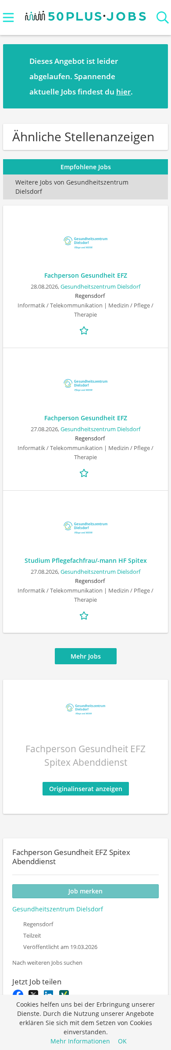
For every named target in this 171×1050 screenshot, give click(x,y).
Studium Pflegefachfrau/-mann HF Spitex (86, 560)
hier (123, 92)
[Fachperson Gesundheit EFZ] (85, 243)
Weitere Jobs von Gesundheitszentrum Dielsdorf (71, 186)
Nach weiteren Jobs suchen (47, 962)
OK (122, 1041)
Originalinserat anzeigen (85, 789)
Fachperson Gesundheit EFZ (85, 275)
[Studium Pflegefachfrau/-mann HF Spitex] (85, 528)
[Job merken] (85, 330)
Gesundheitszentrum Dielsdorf (100, 286)
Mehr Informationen (80, 1041)
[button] (154, 76)
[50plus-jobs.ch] (86, 14)
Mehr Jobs (86, 656)
